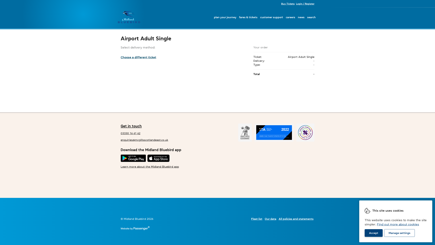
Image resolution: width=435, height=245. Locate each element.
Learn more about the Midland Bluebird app (150, 166)
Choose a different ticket (138, 57)
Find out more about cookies (398, 224)
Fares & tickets (248, 17)
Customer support (271, 17)
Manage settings (399, 233)
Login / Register (305, 4)
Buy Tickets (288, 4)
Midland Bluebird (129, 17)
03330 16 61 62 (130, 133)
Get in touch (131, 126)
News (301, 17)
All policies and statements (296, 218)
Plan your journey (225, 17)
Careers (290, 17)
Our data (270, 218)
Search (311, 17)
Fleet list (256, 218)
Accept (373, 233)
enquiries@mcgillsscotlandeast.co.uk (144, 139)
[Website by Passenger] (135, 229)
